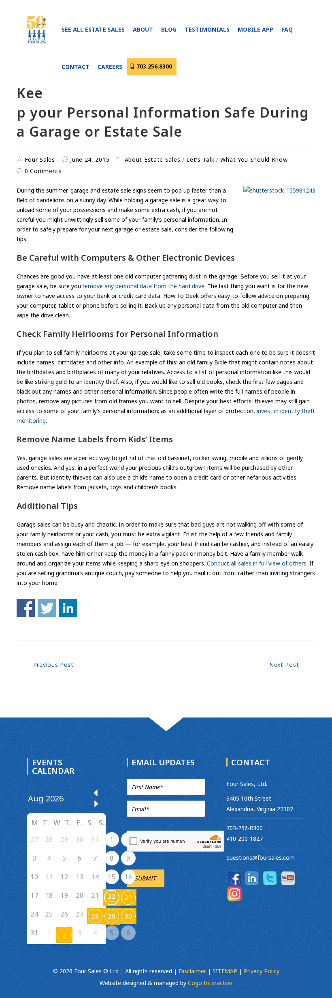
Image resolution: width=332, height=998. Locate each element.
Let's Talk (200, 159)
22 (111, 896)
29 (111, 916)
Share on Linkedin (68, 608)
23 (128, 897)
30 (128, 916)
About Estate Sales (153, 159)
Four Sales (40, 159)
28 (95, 916)
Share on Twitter (47, 608)
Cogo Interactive (210, 983)
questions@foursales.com (260, 857)
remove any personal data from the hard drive (143, 286)
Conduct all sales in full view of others (256, 563)
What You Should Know (253, 159)
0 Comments (43, 171)
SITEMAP (225, 971)
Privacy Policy (261, 971)
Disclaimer (193, 971)
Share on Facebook (26, 608)
